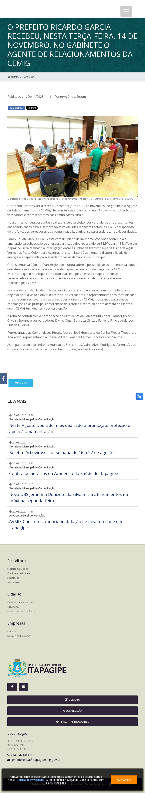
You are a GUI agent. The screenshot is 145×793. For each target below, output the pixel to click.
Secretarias (14, 582)
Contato (74, 699)
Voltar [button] (22, 382)
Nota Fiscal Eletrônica (19, 636)
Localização (73, 710)
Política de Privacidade (30, 779)
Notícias (28, 77)
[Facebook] (3, 378)
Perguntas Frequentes (74, 721)
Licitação (12, 631)
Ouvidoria (13, 607)
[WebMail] (23, 687)
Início (14, 77)
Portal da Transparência (21, 611)
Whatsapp (52, 109)
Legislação (13, 577)
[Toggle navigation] (126, 11)
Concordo (124, 779)
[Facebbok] (12, 687)
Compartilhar (16, 108)
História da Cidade (18, 568)
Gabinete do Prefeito (19, 573)
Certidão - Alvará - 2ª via (21, 602)
